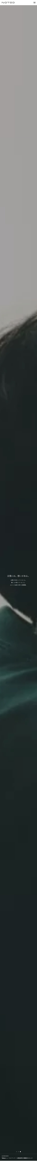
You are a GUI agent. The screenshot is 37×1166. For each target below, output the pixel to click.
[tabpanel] (18, 580)
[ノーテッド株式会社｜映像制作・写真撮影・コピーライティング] (8, 2)
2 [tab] (18, 1151)
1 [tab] (16, 1151)
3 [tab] (20, 1151)
